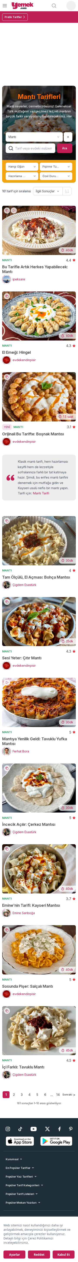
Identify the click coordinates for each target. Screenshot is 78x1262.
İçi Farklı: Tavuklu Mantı (23, 1067)
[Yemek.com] (22, 5)
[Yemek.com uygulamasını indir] (20, 1141)
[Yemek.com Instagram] (8, 1129)
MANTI (7, 260)
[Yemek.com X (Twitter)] (47, 1129)
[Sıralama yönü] (67, 191)
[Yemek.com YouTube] (34, 1129)
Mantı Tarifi (41, 493)
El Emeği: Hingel (16, 352)
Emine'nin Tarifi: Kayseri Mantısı (31, 905)
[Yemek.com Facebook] (59, 1129)
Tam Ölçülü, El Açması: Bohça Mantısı (36, 577)
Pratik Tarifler (13, 17)
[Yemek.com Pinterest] (70, 1129)
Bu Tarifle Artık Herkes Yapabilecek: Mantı (35, 269)
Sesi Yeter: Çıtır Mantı (21, 658)
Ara (64, 148)
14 (58, 1094)
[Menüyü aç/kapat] (4, 5)
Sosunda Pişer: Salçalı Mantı (27, 986)
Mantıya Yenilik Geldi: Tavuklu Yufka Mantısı (34, 741)
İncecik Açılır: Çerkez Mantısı (28, 824)
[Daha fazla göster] (39, 123)
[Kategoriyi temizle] (68, 137)
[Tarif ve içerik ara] (54, 5)
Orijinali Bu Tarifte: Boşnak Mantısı (33, 434)
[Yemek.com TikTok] (20, 1129)
